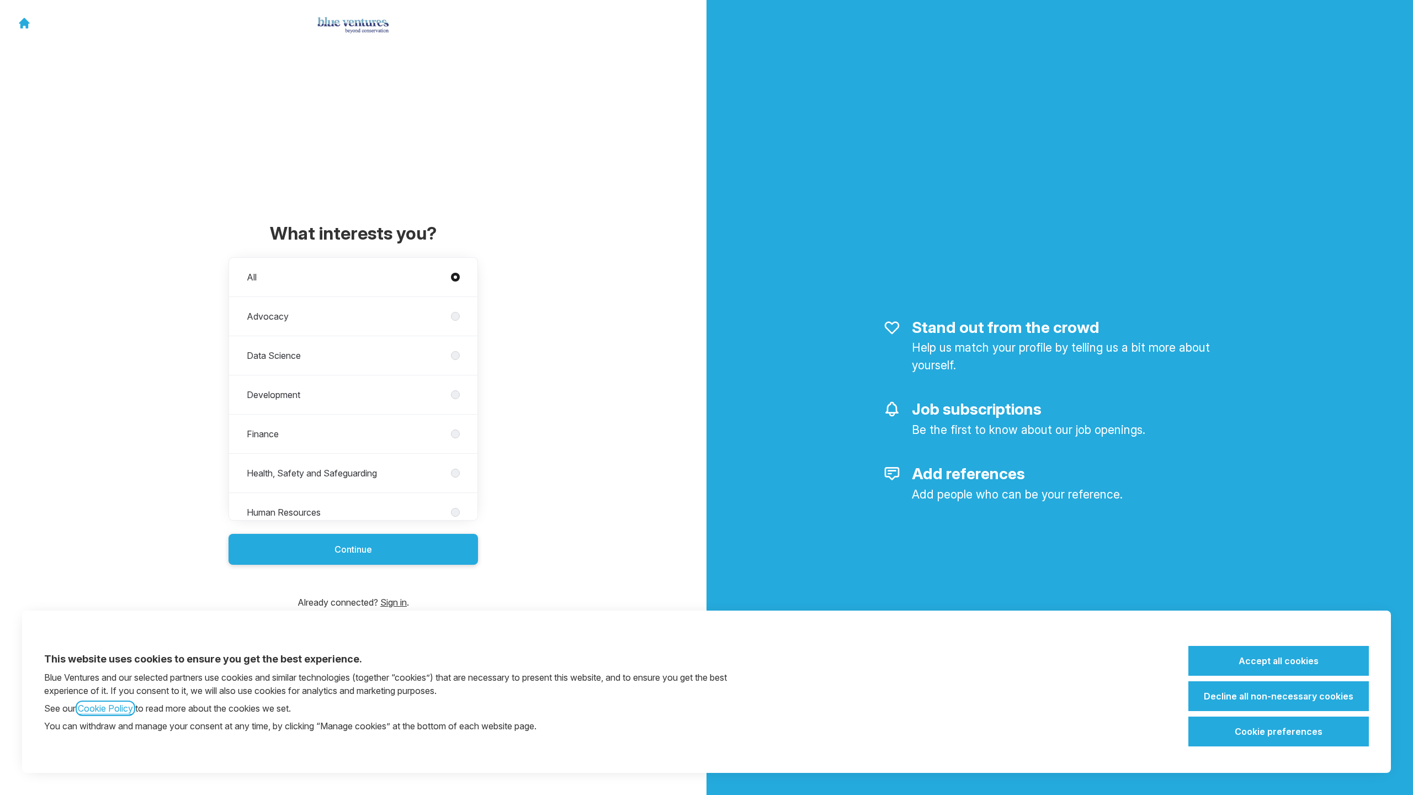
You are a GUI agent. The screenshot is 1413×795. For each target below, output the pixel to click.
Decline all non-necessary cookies (1278, 696)
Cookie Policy (105, 708)
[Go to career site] (24, 23)
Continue (353, 549)
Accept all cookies (1279, 660)
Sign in (393, 602)
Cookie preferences (1278, 731)
